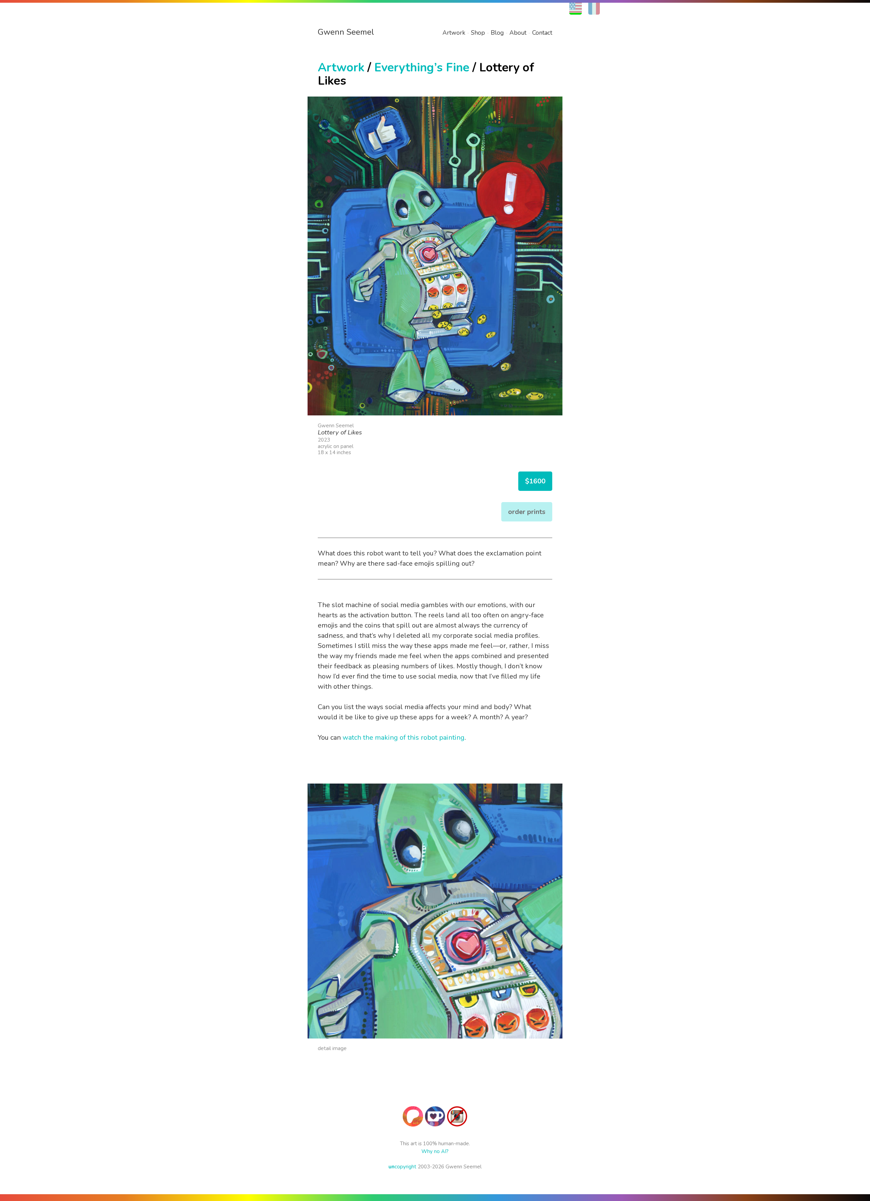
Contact (542, 33)
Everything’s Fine (421, 67)
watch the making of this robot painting (404, 737)
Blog (497, 33)
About (517, 33)
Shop (478, 33)
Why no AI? (435, 1151)
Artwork (453, 33)
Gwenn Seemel (346, 32)
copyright (402, 1166)
